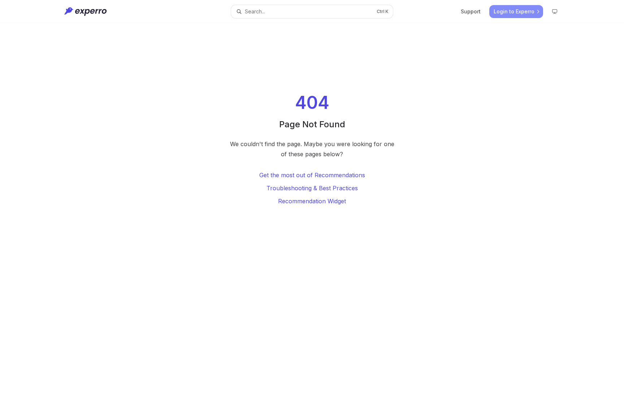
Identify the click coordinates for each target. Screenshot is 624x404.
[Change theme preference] (554, 11)
